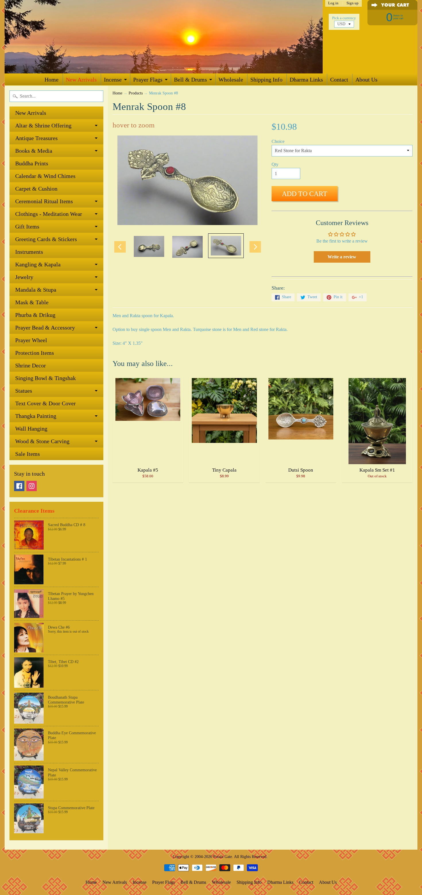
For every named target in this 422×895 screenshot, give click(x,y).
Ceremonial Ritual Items (44, 201)
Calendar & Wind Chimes (45, 176)
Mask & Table (32, 302)
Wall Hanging (31, 428)
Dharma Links (306, 79)
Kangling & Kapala (38, 264)
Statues (23, 391)
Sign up (352, 3)
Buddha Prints (31, 163)
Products (136, 93)
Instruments (29, 252)
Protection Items (34, 353)
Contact (339, 79)
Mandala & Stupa (35, 289)
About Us (366, 79)
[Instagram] (31, 486)
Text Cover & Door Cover (45, 403)
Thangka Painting (35, 416)
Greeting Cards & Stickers (46, 239)
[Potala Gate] (164, 36)
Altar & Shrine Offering (43, 125)
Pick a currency (344, 18)
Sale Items (27, 454)
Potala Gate (222, 856)
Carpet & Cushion (36, 188)
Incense (113, 79)
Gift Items (27, 226)
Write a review (342, 256)
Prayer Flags (147, 79)
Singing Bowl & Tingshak (45, 378)
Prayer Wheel (31, 340)
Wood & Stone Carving (42, 441)
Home (51, 79)
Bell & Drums (190, 79)
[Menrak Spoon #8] (149, 246)
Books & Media (33, 151)
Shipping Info (266, 79)
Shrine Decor (30, 365)
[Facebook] (19, 486)
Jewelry (24, 277)
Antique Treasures (36, 138)
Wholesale (230, 79)
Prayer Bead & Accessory (45, 327)
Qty (275, 164)
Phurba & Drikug (35, 315)
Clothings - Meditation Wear (48, 214)
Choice (278, 141)
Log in (333, 3)
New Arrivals (81, 79)
